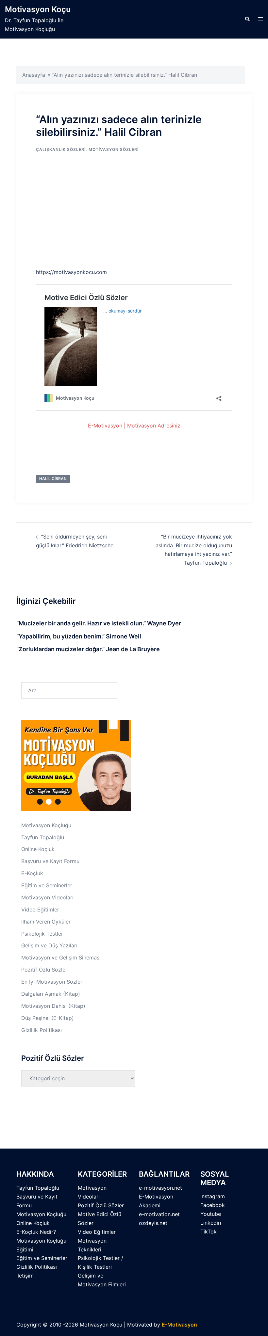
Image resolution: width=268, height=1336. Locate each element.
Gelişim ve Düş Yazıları (49, 945)
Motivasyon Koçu (38, 9)
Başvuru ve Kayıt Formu (50, 861)
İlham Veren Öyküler (46, 921)
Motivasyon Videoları (47, 897)
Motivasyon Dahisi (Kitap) (53, 1006)
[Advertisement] (134, 211)
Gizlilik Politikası (41, 1030)
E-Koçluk (32, 873)
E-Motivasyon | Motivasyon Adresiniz (134, 425)
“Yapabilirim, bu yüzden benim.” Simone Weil (78, 636)
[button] (247, 19)
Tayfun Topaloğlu (42, 837)
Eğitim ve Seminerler (46, 885)
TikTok (208, 1231)
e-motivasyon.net (160, 1187)
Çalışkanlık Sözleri (61, 149)
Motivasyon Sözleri (114, 149)
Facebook (212, 1205)
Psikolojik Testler (42, 933)
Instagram (212, 1196)
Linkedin (210, 1222)
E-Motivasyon (179, 1324)
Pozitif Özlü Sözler (44, 969)
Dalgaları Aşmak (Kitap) (50, 993)
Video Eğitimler (40, 909)
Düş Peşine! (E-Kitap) (47, 1018)
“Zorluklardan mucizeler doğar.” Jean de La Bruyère (88, 649)
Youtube (210, 1214)
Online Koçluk (38, 849)
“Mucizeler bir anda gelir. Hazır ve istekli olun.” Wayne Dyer (98, 623)
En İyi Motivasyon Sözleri (52, 981)
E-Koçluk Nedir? (36, 1232)
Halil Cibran (53, 478)
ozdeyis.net (153, 1223)
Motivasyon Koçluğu (46, 825)
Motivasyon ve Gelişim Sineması (61, 957)
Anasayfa (33, 75)
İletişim (25, 1275)
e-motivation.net (159, 1214)
